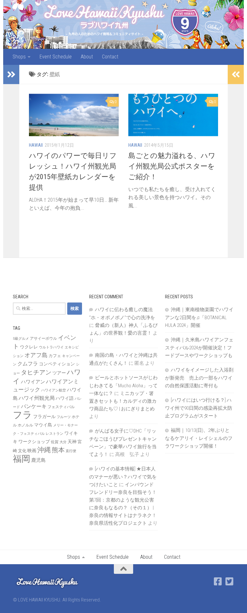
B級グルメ (21, 339)
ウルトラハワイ (51, 347)
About (87, 57)
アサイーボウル (43, 338)
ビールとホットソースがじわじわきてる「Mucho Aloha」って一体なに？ (123, 385)
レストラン (54, 434)
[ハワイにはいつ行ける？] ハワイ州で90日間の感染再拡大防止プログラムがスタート (198, 408)
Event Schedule (56, 57)
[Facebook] (218, 581)
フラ (22, 414)
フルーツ (64, 417)
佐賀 (55, 442)
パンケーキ (34, 406)
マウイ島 (43, 424)
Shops (19, 57)
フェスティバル (61, 407)
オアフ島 (36, 355)
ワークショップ (34, 441)
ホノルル (25, 425)
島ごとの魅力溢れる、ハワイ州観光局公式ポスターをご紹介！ (171, 166)
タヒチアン (36, 372)
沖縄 (44, 450)
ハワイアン (33, 382)
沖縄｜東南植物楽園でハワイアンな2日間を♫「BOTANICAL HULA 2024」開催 (199, 317)
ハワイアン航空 (53, 390)
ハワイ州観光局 (37, 398)
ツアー (59, 372)
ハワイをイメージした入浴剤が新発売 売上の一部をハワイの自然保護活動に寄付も (199, 378)
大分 (63, 442)
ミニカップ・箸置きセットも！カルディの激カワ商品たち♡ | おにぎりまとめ (123, 401)
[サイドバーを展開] (11, 74)
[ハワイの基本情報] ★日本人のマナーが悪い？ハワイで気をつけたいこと (123, 476)
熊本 (58, 450)
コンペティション (57, 363)
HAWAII (36, 145)
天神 (72, 441)
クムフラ (27, 364)
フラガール (44, 416)
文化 (22, 450)
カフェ (55, 355)
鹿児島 (38, 460)
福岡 (21, 459)
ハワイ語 (65, 398)
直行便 (71, 451)
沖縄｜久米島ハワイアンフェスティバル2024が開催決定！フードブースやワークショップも (199, 347)
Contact (110, 57)
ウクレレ (29, 346)
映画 (31, 450)
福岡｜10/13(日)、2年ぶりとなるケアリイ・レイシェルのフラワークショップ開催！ (199, 438)
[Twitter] (229, 581)
